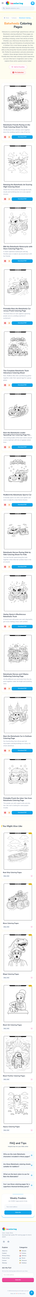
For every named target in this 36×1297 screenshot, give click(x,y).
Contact (4, 1253)
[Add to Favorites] (31, 876)
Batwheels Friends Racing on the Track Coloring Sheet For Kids (16, 126)
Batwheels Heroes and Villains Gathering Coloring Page (15, 675)
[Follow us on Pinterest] (4, 1241)
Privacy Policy (6, 1255)
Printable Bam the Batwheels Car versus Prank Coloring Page (17, 309)
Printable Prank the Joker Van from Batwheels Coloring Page (17, 799)
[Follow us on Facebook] (8, 1241)
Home (7, 18)
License (4, 1260)
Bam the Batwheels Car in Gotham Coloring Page (17, 737)
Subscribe (18, 1212)
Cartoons (14, 18)
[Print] (9, 137)
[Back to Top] (31, 1292)
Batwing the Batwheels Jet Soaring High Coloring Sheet (17, 185)
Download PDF (22, 137)
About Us (4, 1251)
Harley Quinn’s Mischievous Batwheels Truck (14, 615)
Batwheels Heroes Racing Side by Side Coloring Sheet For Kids (17, 553)
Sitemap (4, 1263)
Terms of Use (6, 1258)
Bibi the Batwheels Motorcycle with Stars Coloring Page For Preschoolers (17, 248)
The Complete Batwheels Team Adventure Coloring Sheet (16, 371)
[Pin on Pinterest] (5, 137)
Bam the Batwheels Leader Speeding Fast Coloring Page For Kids (16, 435)
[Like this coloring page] (33, 3)
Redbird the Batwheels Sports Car (17, 495)
